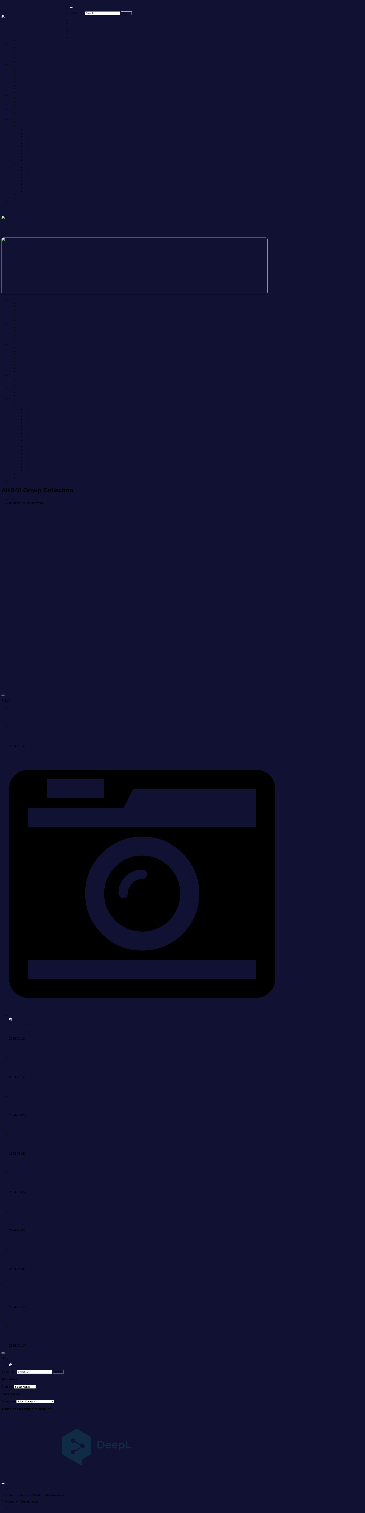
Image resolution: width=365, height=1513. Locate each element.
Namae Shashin (28, 122)
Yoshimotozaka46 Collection (36, 61)
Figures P (30, 180)
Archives (7, 1386)
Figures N (31, 174)
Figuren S (31, 187)
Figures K (30, 160)
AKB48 (14, 499)
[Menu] (71, 7)
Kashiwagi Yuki (19, 1102)
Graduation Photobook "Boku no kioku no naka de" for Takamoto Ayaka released (63, 1032)
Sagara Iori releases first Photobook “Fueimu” (39, 1070)
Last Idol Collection (30, 85)
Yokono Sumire (19, 1217)
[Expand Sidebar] (3, 695)
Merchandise (18, 119)
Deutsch (29, 1365)
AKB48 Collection (82, 23)
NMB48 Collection (82, 30)
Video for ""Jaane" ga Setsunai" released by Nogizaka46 (47, 1185)
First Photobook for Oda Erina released (35, 1262)
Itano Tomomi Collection (33, 78)
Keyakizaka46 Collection (33, 57)
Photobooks (25, 112)
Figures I (30, 156)
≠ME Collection (27, 71)
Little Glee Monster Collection (36, 98)
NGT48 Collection (82, 37)
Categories (9, 1401)
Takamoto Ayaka (41, 1025)
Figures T (30, 191)
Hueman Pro (49, 1501)
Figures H (31, 153)
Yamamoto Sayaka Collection (37, 88)
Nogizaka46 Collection (32, 47)
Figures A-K (25, 126)
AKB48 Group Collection (86, 20)
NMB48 (14, 1140)
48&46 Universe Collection (27, 64)
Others (21, 197)
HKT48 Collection (82, 33)
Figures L (30, 167)
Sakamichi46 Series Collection (30, 44)
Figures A (30, 129)
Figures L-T (24, 163)
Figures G (31, 150)
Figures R (31, 184)
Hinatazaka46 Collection (33, 50)
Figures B (30, 133)
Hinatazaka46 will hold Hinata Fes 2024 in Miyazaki (44, 1339)
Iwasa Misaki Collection (33, 81)
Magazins (23, 115)
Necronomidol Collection (33, 102)
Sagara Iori (16, 1064)
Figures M (31, 170)
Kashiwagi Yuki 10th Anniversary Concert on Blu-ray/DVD (48, 1108)
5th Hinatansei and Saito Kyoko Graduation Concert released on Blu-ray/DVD (61, 739)
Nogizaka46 (17, 1179)
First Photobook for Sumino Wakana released (39, 1147)
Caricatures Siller (28, 194)
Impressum (16, 201)
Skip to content (11, 3)
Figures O (31, 177)
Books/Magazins (20, 109)
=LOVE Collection (29, 68)
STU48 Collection (29, 40)
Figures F (30, 146)
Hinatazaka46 (18, 733)
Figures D (31, 139)
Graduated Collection (31, 91)
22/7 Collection (27, 74)
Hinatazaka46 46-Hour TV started (31, 1300)
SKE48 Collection (82, 26)
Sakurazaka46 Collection (34, 54)
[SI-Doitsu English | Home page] (36, 20)
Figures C (31, 136)
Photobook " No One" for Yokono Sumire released (42, 1224)
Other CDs (16, 95)
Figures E (30, 143)
